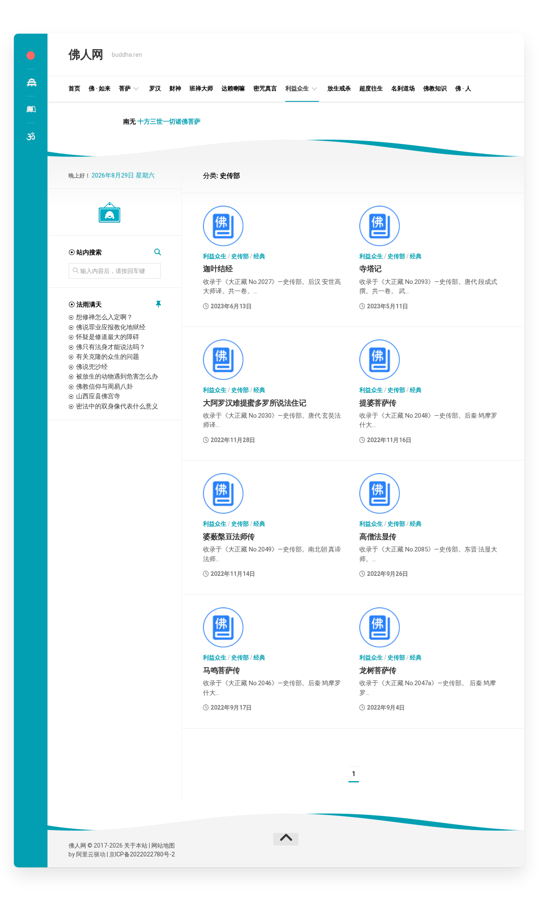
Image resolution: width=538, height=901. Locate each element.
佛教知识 (435, 88)
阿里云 (85, 854)
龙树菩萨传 (377, 670)
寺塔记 (370, 268)
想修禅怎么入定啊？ (104, 317)
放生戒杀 (339, 88)
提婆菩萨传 (377, 402)
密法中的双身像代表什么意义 (117, 406)
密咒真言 (265, 88)
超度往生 (371, 88)
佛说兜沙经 (92, 367)
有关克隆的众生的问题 (107, 356)
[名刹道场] (30, 82)
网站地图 (163, 845)
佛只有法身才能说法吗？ (110, 347)
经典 (259, 256)
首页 (74, 88)
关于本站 (136, 845)
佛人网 (86, 54)
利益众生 (297, 88)
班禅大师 (201, 88)
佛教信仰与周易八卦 (104, 386)
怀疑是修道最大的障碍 (107, 337)
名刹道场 (403, 88)
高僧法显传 (377, 536)
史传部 (240, 256)
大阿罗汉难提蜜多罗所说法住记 (254, 402)
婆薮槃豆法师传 (229, 536)
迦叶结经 (217, 268)
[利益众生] (30, 109)
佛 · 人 (463, 88)
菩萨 (125, 88)
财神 (175, 88)
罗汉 (155, 88)
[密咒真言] (30, 136)
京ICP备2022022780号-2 (142, 854)
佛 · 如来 (100, 88)
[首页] (30, 55)
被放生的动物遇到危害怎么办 (117, 376)
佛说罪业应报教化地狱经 (110, 327)
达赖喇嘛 (233, 88)
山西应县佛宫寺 (98, 396)
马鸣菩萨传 (221, 670)
